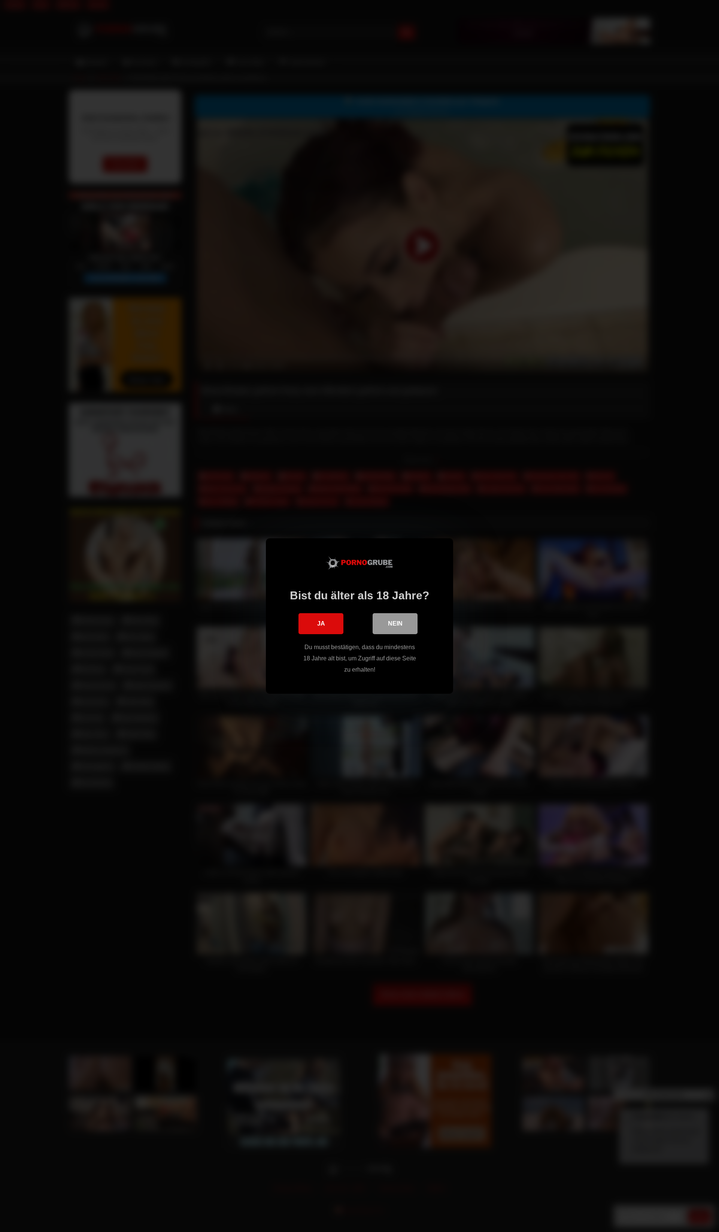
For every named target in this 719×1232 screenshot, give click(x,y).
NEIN (395, 623)
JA (321, 623)
